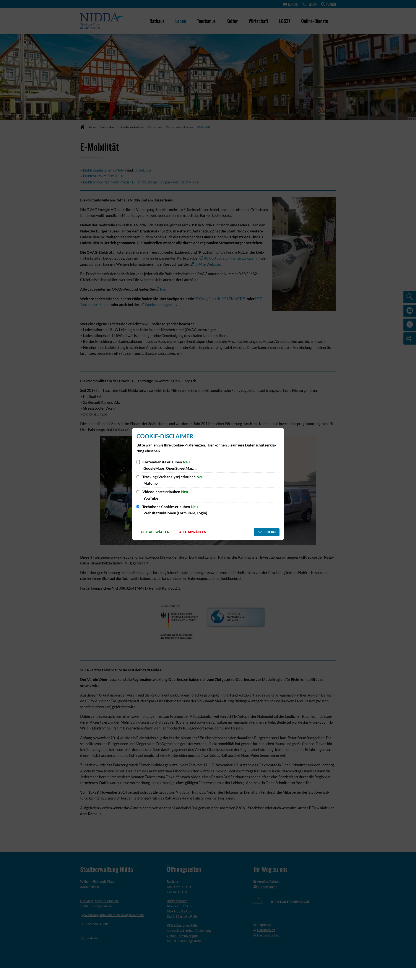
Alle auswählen (154, 532)
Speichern (267, 532)
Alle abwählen (192, 532)
